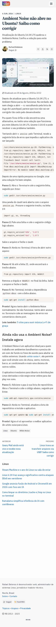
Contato (13, 596)
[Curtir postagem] (38, 49)
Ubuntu (13, 430)
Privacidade (25, 608)
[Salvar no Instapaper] (52, 49)
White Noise (25, 430)
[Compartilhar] (43, 49)
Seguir (8, 602)
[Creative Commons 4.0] (3, 613)
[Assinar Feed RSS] (47, 49)
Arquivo (14, 608)
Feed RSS (21, 602)
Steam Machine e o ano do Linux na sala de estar (26, 469)
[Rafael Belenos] (6, 3)
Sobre (5, 596)
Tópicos (6, 608)
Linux (18, 13)
